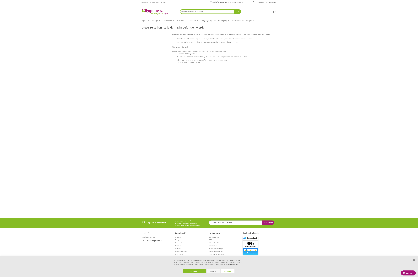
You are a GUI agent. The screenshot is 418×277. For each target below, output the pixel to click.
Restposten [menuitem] (250, 20)
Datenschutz (213, 246)
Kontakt (163, 2)
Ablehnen (227, 271)
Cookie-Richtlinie (233, 264)
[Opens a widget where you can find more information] (408, 273)
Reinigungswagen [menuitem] (207, 20)
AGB (210, 240)
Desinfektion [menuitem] (167, 20)
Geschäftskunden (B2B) (220, 2)
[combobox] (210, 12)
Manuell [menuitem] (193, 20)
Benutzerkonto (214, 237)
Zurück (179, 53)
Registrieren (272, 2)
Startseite (145, 2)
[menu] (209, 20)
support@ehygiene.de (152, 240)
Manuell (177, 249)
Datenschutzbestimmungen (192, 225)
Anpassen (213, 271)
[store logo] (158, 12)
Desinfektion (179, 243)
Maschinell (178, 246)
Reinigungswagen (181, 252)
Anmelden (260, 2)
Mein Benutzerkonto (192, 62)
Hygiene (178, 237)
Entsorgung (179, 254)
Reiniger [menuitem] (155, 20)
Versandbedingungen (216, 252)
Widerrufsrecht (214, 243)
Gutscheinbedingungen (216, 254)
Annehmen (194, 271)
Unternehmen (154, 2)
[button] (254, 2)
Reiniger (177, 240)
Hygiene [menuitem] (144, 20)
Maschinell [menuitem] (181, 20)
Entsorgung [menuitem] (222, 20)
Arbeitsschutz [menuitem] (236, 20)
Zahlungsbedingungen (216, 249)
